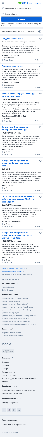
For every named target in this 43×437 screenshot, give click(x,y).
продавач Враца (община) (10, 313)
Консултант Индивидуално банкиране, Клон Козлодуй (15, 128)
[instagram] (9, 410)
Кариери (5, 369)
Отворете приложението (35, 3)
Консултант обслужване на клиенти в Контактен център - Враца (16, 163)
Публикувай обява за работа (12, 393)
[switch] (39, 31)
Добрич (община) (7, 290)
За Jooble (5, 362)
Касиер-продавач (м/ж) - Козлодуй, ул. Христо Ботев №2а (18, 95)
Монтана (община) (8, 287)
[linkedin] (19, 410)
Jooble (15, 432)
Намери (21, 19)
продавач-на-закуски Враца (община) (15, 298)
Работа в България (9, 375)
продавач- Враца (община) (11, 301)
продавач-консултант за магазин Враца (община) (19, 316)
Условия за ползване (10, 420)
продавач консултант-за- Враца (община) (16, 321)
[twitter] (14, 410)
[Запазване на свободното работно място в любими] (40, 39)
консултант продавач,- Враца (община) (15, 318)
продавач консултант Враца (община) (15, 304)
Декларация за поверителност (14, 425)
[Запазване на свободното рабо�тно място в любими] (40, 127)
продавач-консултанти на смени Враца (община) (19, 324)
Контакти (5, 365)
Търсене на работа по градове (12, 335)
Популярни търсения (9, 279)
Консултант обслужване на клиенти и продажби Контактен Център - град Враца (17, 235)
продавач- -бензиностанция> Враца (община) (18, 310)
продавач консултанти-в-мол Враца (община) (17, 307)
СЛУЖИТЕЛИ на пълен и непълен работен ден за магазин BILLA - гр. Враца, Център (18, 199)
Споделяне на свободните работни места (18, 390)
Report (39, 60)
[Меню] (3, 3)
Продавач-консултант (12, 38)
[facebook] (4, 410)
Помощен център (8, 372)
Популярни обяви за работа (11, 333)
